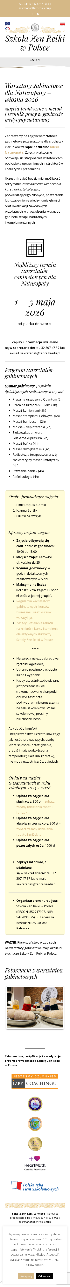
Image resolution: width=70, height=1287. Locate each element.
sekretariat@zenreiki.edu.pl (35, 1222)
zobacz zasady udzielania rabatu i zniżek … (35, 807)
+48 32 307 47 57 (42, 1217)
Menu (35, 60)
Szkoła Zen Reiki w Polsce (35, 43)
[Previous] (13, 1007)
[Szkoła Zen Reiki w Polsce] (35, 27)
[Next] (57, 1007)
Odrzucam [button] (44, 1276)
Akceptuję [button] (26, 1276)
